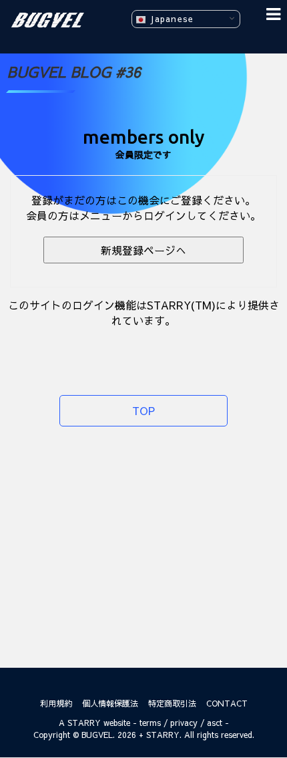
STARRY (84, 722)
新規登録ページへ (143, 250)
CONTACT (227, 703)
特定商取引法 (172, 703)
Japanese (170, 18)
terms (150, 722)
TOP (143, 410)
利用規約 (56, 703)
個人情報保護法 (110, 703)
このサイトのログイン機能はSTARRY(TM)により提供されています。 (144, 312)
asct (214, 722)
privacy (184, 722)
